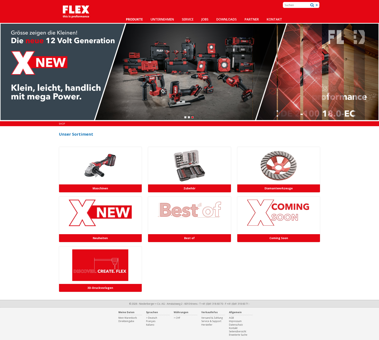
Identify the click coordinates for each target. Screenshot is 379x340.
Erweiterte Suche (238, 334)
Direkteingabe (126, 321)
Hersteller (206, 324)
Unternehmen (162, 19)
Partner (252, 19)
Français (150, 321)
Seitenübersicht (237, 331)
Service (187, 19)
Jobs (204, 19)
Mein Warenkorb (127, 317)
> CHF (177, 317)
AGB (231, 317)
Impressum (235, 321)
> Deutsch (151, 317)
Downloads (226, 19)
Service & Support (211, 321)
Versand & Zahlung (212, 317)
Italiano (150, 324)
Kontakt (274, 19)
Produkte (134, 19)
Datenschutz (236, 324)
